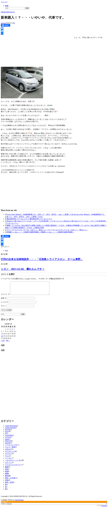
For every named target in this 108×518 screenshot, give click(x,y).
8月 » (8, 340)
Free (6, 250)
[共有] (54, 33)
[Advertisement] (18, 50)
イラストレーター (12, 445)
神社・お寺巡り (11, 478)
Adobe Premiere (10, 428)
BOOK (7, 429)
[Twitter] (54, 31)
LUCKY (8, 437)
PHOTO (8, 441)
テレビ (7, 456)
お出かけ (8, 449)
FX (6, 433)
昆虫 (6, 469)
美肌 (6, 480)
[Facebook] (54, 28)
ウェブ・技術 (10, 447)
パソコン (8, 458)
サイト (3, 306)
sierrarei (3, 23)
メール (4, 302)
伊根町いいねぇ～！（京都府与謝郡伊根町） (57, 232)
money (7, 439)
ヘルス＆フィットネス (13, 460)
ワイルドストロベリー (13, 465)
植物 (6, 473)
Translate (104, 506)
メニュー (4, 2)
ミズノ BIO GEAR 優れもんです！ (23, 269)
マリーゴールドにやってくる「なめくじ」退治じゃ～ (67, 230)
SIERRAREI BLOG (8, 12)
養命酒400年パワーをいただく (41, 219)
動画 (6, 467)
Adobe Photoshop (11, 426)
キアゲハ (8, 453)
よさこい (8, 462)
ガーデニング (10, 451)
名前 (3, 298)
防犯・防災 (9, 482)
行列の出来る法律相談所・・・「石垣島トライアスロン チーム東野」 (42, 259)
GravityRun (9, 435)
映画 (6, 471)
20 (2, 336)
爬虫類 (7, 476)
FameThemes (19, 500)
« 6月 (3, 340)
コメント (5, 294)
